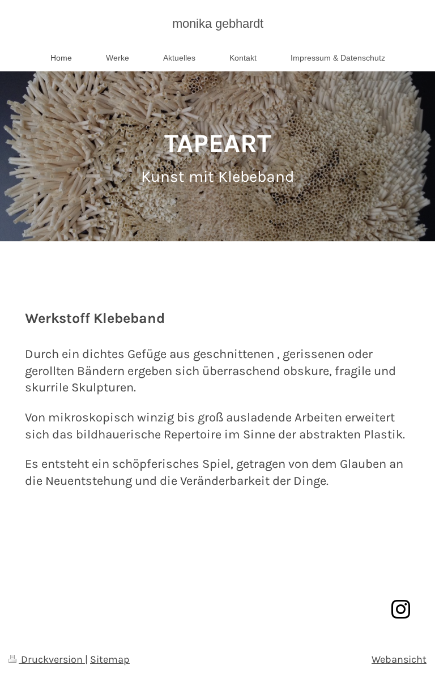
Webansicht (399, 659)
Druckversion (52, 659)
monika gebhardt (217, 23)
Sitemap (110, 659)
